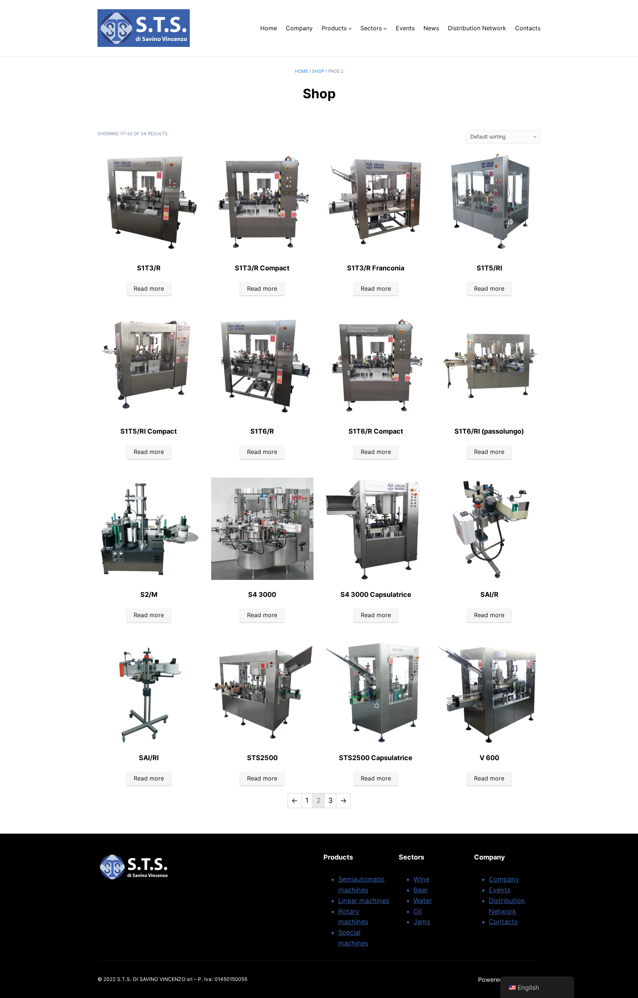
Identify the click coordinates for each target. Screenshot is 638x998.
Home (301, 71)
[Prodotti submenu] (350, 28)
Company (504, 879)
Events (499, 890)
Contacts (503, 922)
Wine (421, 879)
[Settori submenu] (385, 28)
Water (423, 901)
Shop (318, 71)
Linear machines (363, 901)
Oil (418, 911)
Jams (422, 922)
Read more (149, 288)
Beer (421, 890)
